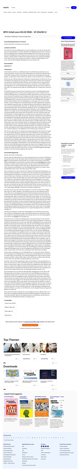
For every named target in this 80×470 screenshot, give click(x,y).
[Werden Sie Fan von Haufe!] (48, 446)
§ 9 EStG (16, 216)
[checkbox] (62, 169)
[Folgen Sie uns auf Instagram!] (46, 446)
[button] (74, 7)
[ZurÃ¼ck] (53, 363)
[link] (5, 12)
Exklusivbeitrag (26, 358)
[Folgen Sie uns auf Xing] (43, 446)
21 (10, 66)
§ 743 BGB (40, 162)
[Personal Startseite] (6, 7)
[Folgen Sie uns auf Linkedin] (41, 446)
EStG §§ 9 (7, 66)
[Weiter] (56, 363)
